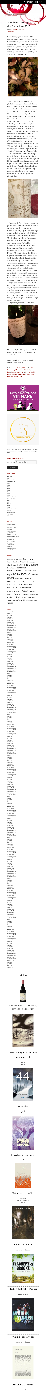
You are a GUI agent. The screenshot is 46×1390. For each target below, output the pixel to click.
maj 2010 (9, 945)
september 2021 (11, 712)
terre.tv (9, 526)
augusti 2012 (10, 899)
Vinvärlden (10, 514)
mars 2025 (10, 641)
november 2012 (11, 893)
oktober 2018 (10, 772)
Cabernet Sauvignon (13, 562)
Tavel (20, 600)
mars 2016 (10, 825)
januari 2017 (10, 808)
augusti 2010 (10, 940)
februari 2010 (10, 950)
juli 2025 (9, 634)
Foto (8, 485)
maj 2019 (9, 760)
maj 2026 (9, 617)
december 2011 (11, 912)
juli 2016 (9, 818)
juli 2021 (9, 716)
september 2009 (11, 958)
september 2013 (11, 876)
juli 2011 (9, 921)
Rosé (8, 502)
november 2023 (11, 668)
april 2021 (10, 721)
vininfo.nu (9, 538)
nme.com (9, 546)
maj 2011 (9, 924)
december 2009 (11, 953)
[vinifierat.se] (33, 2)
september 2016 (11, 815)
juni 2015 (9, 841)
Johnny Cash (20, 372)
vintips (10, 603)
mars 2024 (10, 661)
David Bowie (11, 568)
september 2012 (11, 897)
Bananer (9, 476)
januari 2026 (10, 624)
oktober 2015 (10, 834)
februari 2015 (10, 847)
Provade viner (17, 368)
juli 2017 (9, 798)
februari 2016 (10, 827)
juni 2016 (9, 820)
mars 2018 (10, 784)
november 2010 (11, 935)
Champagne (31, 562)
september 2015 (11, 835)
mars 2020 (10, 743)
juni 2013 (9, 882)
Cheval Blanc (19, 370)
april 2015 (10, 844)
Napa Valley (11, 591)
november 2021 (11, 709)
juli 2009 (9, 962)
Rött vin (9, 504)
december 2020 (11, 728)
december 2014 (11, 851)
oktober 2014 (10, 854)
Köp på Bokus (23, 1159)
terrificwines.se (11, 524)
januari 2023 (10, 685)
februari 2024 (10, 663)
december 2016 (11, 810)
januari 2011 (10, 931)
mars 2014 (10, 866)
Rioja (9, 597)
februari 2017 (10, 806)
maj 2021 (9, 719)
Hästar (9, 486)
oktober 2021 (10, 711)
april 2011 (9, 926)
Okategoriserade (11, 497)
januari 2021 (10, 726)
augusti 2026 (10, 612)
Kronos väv (17, 585)
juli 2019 (9, 757)
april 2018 (10, 782)
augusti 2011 (10, 919)
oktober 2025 (10, 629)
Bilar (8, 478)
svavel (29, 597)
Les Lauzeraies (13, 588)
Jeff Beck (19, 582)
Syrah (34, 597)
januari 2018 (10, 788)
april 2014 (10, 865)
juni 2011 (9, 923)
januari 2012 (10, 911)
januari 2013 (10, 890)
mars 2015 (10, 846)
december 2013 (11, 871)
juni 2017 (9, 800)
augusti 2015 (10, 837)
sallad (28, 374)
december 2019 (11, 748)
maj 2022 (9, 699)
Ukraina (26, 600)
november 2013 (11, 873)
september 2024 (11, 651)
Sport (8, 505)
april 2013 (10, 885)
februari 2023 (10, 683)
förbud (25, 574)
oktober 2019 (10, 752)
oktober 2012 (10, 895)
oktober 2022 (10, 690)
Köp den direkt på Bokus (23, 1250)
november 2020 (11, 730)
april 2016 (10, 823)
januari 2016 (10, 829)
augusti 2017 (10, 796)
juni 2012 (9, 902)
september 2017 (11, 794)
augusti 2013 (10, 878)
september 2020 (11, 733)
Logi (8, 493)
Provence (18, 594)
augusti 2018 (10, 776)
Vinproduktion (11, 512)
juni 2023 (9, 677)
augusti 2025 (10, 632)
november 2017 (11, 791)
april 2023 (10, 680)
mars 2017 (10, 805)
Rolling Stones (22, 374)
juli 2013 (9, 880)
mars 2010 (10, 948)
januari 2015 (10, 849)
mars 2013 (10, 887)
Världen (24, 368)
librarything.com (11, 527)
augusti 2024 (10, 653)
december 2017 (11, 789)
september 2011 (11, 917)
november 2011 (11, 914)
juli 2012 (9, 900)
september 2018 (11, 774)
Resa (8, 500)
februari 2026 (10, 622)
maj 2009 (9, 965)
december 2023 (11, 666)
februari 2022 (10, 704)
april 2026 (10, 618)
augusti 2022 (10, 694)
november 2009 (11, 955)
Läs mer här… (23, 1198)
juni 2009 (9, 964)
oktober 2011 (10, 916)
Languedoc (26, 585)
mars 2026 (10, 620)
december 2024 (11, 646)
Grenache (34, 574)
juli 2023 (9, 675)
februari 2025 (10, 642)
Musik (9, 360)
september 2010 (11, 938)
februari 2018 (10, 786)
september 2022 (11, 692)
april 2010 (10, 946)
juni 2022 (9, 697)
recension (25, 594)
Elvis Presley (27, 370)
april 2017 (10, 803)
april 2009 (10, 967)
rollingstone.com (11, 548)
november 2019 (11, 750)
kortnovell (10, 585)
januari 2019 (10, 767)
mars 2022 (10, 702)
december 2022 (11, 687)
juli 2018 (9, 777)
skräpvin (16, 597)
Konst (8, 488)
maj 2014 (9, 863)
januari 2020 (10, 747)
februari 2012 (10, 909)
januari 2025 (10, 644)
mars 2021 (10, 723)
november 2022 (11, 688)
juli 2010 (9, 941)
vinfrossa (33, 600)
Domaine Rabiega (30, 570)
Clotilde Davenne (29, 564)
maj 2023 (9, 678)
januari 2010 (10, 952)
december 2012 (11, 892)
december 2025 (11, 625)
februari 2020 (10, 745)
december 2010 (11, 933)
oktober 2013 (10, 875)
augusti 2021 (10, 714)
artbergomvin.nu (11, 534)
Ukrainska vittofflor (12, 509)
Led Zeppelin (29, 372)
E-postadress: (11, 462)
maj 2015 (9, 842)
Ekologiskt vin (11, 481)
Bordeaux (19, 559)
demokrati (21, 568)
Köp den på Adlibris (23, 1294)
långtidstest (25, 588)
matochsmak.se (11, 531)
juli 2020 (9, 736)
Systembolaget (12, 600)
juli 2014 (9, 859)
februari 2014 (10, 868)
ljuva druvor (10, 543)
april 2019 (10, 762)
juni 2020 (9, 738)
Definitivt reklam (11, 480)
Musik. (15, 362)
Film (8, 483)
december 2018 (11, 769)
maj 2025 (9, 637)
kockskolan (34, 582)
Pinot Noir (10, 594)
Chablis (23, 562)
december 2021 (11, 707)
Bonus (20, 362)
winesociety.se (11, 544)
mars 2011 (10, 928)
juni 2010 (9, 943)
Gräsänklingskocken (23, 578)
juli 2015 (9, 839)
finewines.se (10, 539)
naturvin (18, 591)
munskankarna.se (12, 550)
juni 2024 (9, 656)
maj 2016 (9, 822)
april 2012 (10, 905)
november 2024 (11, 647)
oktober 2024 (10, 649)
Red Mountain (33, 594)
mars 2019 (10, 764)
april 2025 (10, 639)
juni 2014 (9, 861)
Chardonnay (11, 565)
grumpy (11, 577)
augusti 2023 (10, 673)
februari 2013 (10, 888)
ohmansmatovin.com (13, 536)
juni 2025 (9, 636)
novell (25, 591)
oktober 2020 (10, 731)
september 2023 (11, 671)
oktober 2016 (10, 813)
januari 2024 (10, 665)
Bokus (23, 1064)
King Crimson (26, 582)
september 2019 (11, 753)
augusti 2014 (10, 858)
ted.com (9, 529)
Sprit (8, 507)
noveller (33, 591)
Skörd (24, 597)
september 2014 (11, 856)
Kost (8, 490)
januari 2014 (10, 870)
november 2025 (11, 627)
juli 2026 (9, 613)
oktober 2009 (10, 957)
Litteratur (9, 492)
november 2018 (11, 770)
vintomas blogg (11, 541)
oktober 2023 (10, 670)
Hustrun (13, 372)
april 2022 (10, 700)
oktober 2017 (10, 793)
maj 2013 (9, 883)
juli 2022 (9, 695)
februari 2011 (10, 929)
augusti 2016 (10, 817)
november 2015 (11, 832)
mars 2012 (10, 907)
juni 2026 (9, 615)
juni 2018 (9, 779)
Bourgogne (28, 559)
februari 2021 (10, 724)
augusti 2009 (10, 960)
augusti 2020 (10, 735)
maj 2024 (9, 658)
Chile (18, 565)
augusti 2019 (10, 755)
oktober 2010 (10, 936)
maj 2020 (9, 740)
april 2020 (10, 741)
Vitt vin (9, 516)
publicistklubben (11, 532)
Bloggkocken (11, 559)
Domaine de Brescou (15, 570)
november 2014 (11, 853)
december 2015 (11, 830)
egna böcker (14, 574)
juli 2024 (9, 654)
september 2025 (11, 630)
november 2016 (11, 811)
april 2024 (10, 659)
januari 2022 (10, 706)
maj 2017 (9, 801)
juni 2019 (9, 758)
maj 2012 (9, 904)
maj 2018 (9, 781)
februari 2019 (10, 765)
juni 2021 (9, 718)
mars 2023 (10, 682)
